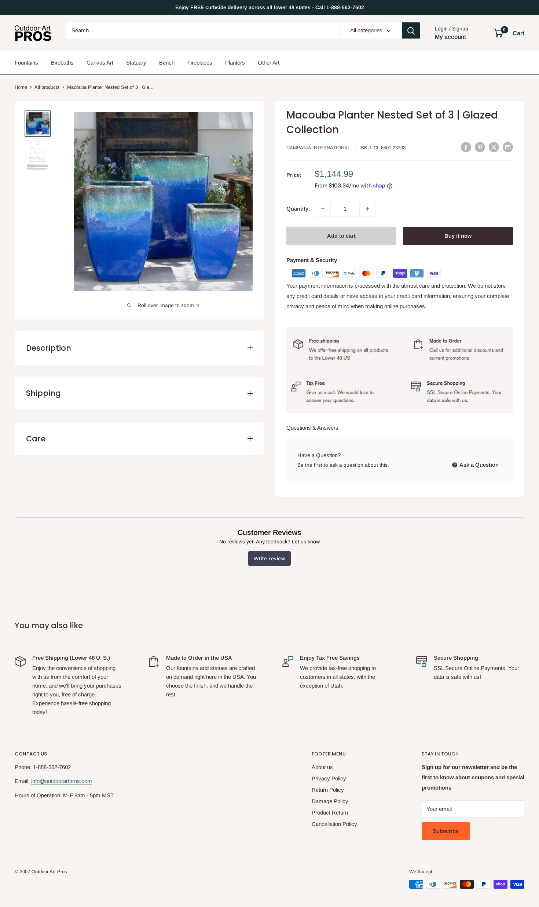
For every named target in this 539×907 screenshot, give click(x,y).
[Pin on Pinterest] (480, 147)
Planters (235, 62)
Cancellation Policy (334, 824)
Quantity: (298, 208)
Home (21, 87)
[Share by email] (508, 147)
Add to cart (341, 236)
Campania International (318, 147)
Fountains (26, 62)
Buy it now (458, 236)
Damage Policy (330, 801)
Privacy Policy (329, 778)
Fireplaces (199, 62)
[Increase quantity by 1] (367, 208)
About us (322, 767)
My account (450, 37)
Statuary (136, 62)
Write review (269, 558)
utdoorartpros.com (70, 781)
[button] (498, 33)
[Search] (411, 30)
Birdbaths (62, 62)
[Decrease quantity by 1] (322, 208)
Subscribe (446, 831)
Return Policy (328, 790)
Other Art (268, 62)
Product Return (330, 812)
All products (47, 87)
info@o (39, 781)
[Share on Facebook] (466, 147)
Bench (167, 62)
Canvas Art (100, 62)
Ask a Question (478, 465)
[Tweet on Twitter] (494, 147)
